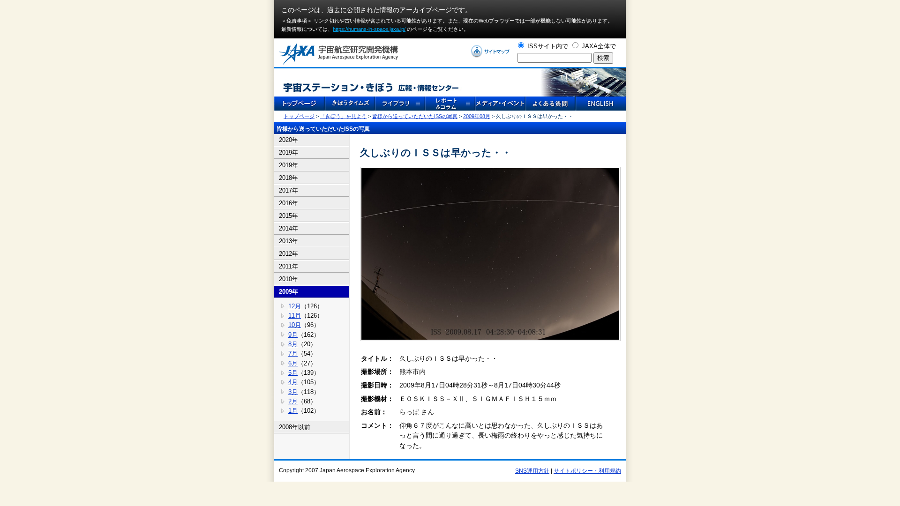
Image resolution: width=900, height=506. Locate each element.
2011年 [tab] (288, 266)
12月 (294, 306)
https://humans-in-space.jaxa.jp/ (369, 29)
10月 (294, 324)
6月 (293, 363)
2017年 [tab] (288, 190)
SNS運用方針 (532, 471)
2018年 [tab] (288, 177)
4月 (293, 382)
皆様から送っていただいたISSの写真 (415, 116)
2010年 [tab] (288, 279)
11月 (294, 315)
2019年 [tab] (288, 152)
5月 (293, 372)
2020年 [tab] (288, 139)
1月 (293, 410)
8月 (293, 344)
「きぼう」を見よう (343, 116)
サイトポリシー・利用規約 (587, 471)
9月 (293, 334)
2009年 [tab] (288, 291)
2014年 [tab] (288, 228)
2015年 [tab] (288, 215)
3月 (293, 391)
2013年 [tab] (288, 241)
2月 (293, 401)
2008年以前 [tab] (294, 427)
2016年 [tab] (288, 203)
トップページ (299, 116)
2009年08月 (476, 116)
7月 (293, 353)
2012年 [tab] (288, 253)
